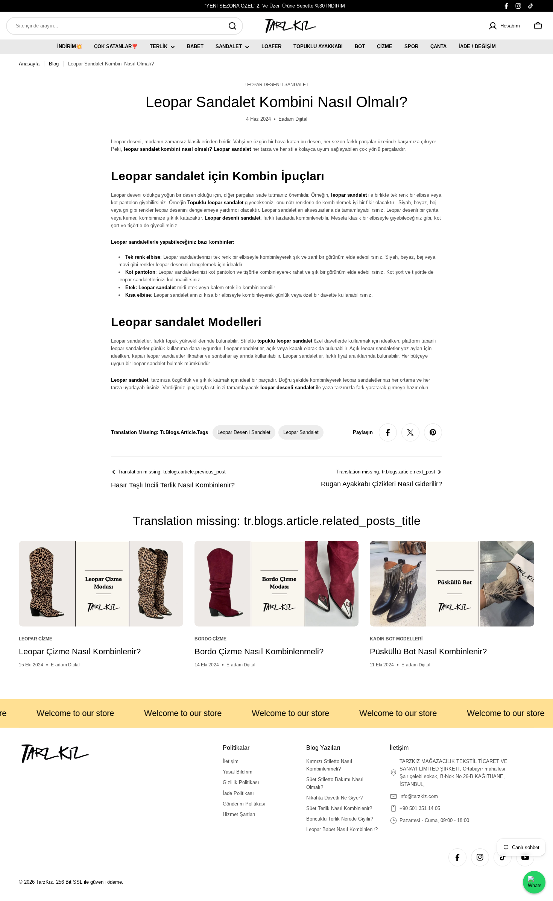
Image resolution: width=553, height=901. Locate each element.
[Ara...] (232, 25)
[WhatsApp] (534, 882)
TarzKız (44, 882)
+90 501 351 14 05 (420, 808)
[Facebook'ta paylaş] (388, 432)
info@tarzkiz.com (419, 796)
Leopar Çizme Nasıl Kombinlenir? (80, 651)
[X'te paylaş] (410, 432)
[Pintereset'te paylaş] (433, 432)
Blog (54, 64)
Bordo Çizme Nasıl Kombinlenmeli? (259, 651)
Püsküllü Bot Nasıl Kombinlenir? (428, 651)
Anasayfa (29, 64)
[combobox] (124, 26)
